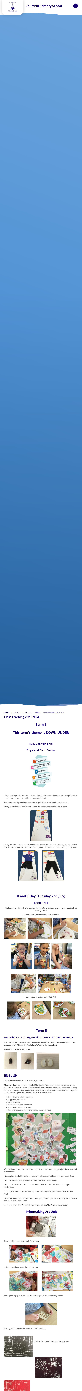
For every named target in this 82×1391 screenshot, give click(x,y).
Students (16, 713)
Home (6, 713)
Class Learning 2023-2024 (53, 713)
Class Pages (27, 713)
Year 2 (37, 713)
